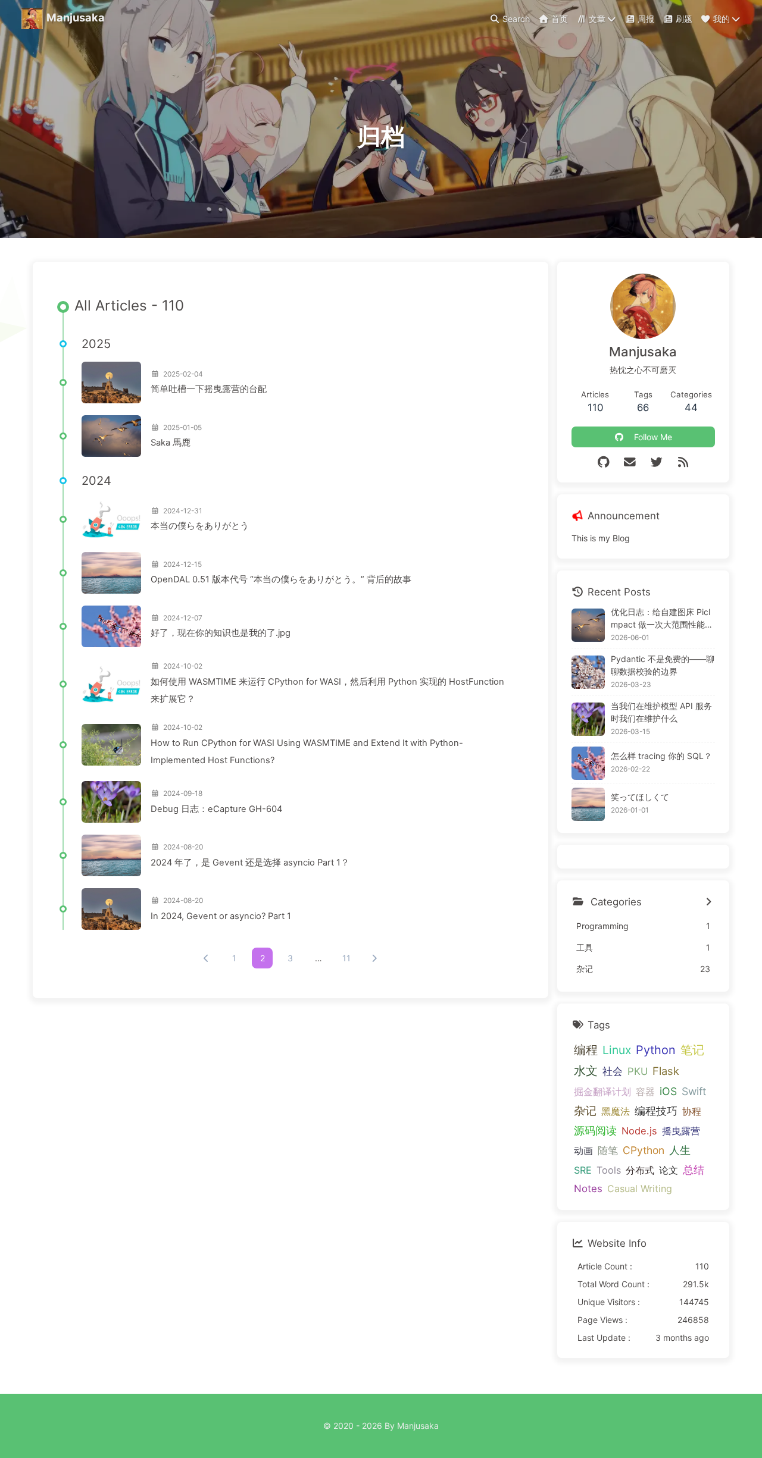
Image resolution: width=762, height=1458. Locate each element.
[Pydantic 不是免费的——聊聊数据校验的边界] (588, 672)
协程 (691, 1111)
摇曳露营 (681, 1131)
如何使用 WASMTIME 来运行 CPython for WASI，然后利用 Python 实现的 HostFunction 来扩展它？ (327, 690)
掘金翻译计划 (602, 1092)
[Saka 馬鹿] (111, 436)
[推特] (656, 462)
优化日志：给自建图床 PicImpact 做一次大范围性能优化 (662, 619)
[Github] (603, 462)
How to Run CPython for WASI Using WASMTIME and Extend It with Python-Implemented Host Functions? (307, 752)
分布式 (640, 1170)
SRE (583, 1170)
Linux (616, 1050)
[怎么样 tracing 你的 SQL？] (588, 763)
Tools (609, 1170)
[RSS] (683, 462)
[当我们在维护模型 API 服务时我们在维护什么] (588, 719)
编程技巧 (656, 1111)
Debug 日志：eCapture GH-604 (216, 809)
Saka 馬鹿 (170, 442)
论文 (668, 1170)
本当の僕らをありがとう (200, 526)
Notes (588, 1188)
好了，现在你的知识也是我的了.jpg (221, 633)
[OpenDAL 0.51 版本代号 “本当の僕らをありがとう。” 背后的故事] (111, 573)
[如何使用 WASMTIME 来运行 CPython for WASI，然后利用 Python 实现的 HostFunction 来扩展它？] (111, 684)
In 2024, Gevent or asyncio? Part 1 (221, 916)
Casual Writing (639, 1188)
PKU (637, 1071)
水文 (586, 1071)
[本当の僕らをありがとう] (111, 519)
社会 (612, 1071)
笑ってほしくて (640, 797)
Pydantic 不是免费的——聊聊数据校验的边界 (662, 665)
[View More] (708, 902)
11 (346, 958)
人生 (680, 1149)
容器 (645, 1092)
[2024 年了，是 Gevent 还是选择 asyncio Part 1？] (111, 855)
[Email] (630, 462)
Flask (665, 1070)
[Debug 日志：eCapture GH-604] (111, 802)
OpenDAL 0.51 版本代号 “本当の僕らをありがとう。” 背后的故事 (281, 579)
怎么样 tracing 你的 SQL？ (661, 756)
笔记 (692, 1050)
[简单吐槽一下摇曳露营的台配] (111, 382)
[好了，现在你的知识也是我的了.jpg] (111, 626)
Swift (694, 1091)
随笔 (608, 1150)
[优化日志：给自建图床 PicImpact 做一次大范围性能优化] (588, 625)
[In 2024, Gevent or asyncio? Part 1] (111, 909)
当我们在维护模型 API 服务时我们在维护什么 (661, 712)
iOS (668, 1091)
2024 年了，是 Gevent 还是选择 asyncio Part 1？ (250, 862)
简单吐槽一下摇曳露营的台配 (209, 389)
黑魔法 (615, 1111)
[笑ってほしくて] (588, 804)
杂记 (585, 1111)
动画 (583, 1150)
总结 (693, 1169)
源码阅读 (595, 1130)
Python (656, 1050)
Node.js (639, 1131)
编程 (586, 1049)
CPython (643, 1150)
